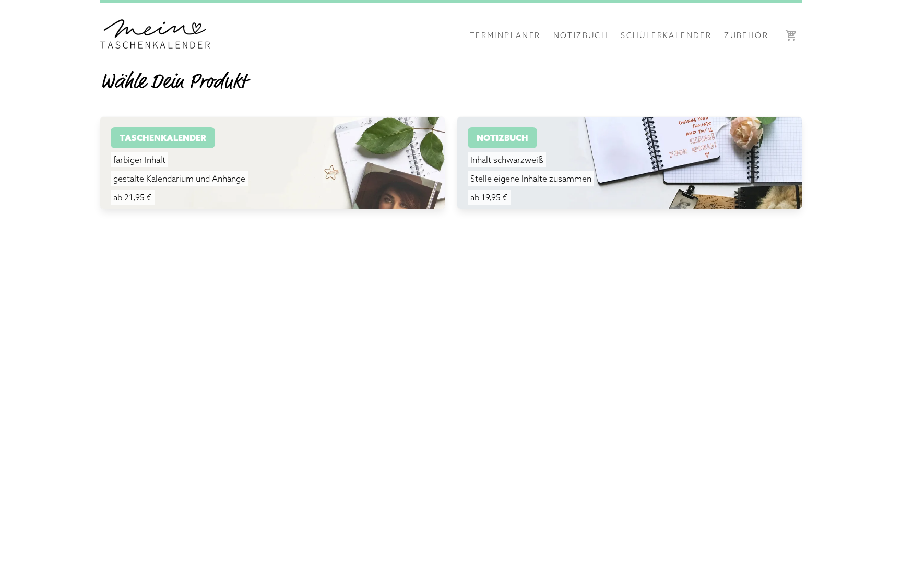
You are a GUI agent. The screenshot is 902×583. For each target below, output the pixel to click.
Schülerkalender (666, 35)
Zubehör (746, 35)
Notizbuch (581, 35)
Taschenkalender (163, 138)
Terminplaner (505, 35)
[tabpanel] (451, 161)
